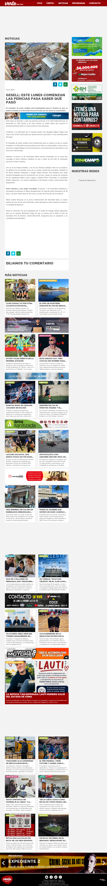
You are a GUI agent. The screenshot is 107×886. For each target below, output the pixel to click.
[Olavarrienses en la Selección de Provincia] (53, 620)
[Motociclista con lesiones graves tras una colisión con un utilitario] (53, 441)
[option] (53, 863)
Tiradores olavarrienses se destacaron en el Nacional (19, 762)
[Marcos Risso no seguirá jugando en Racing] (20, 392)
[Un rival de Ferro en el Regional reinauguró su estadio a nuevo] (53, 825)
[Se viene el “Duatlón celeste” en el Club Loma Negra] (53, 566)
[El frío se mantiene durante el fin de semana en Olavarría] (53, 290)
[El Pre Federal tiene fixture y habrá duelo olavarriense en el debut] (53, 748)
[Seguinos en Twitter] (55, 877)
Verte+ (50, 3)
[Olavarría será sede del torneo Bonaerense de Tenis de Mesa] (20, 620)
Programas (78, 3)
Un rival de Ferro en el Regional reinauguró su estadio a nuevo (52, 839)
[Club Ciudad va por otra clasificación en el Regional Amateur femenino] (20, 290)
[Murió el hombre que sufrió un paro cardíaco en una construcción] (53, 496)
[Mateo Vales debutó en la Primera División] (20, 345)
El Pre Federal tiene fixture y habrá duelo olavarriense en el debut (53, 762)
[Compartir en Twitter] (60, 84)
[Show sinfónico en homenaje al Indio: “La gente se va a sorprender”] (20, 786)
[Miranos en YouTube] (46, 877)
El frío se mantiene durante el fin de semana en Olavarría (53, 304)
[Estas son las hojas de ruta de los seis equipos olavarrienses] (20, 825)
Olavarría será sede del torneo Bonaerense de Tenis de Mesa (19, 635)
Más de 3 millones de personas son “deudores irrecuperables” (19, 580)
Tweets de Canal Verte (87, 180)
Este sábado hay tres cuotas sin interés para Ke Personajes (52, 359)
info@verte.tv (61, 881)
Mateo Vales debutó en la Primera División (20, 359)
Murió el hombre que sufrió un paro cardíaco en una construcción (52, 511)
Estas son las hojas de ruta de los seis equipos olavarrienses (19, 839)
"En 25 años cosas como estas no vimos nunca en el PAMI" (52, 801)
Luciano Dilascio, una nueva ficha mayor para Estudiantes (19, 455)
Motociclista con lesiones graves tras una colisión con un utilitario (53, 455)
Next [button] (103, 863)
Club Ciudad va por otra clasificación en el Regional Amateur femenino (19, 304)
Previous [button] (3, 863)
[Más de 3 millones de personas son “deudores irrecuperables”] (20, 566)
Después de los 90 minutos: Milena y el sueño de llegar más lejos (50, 406)
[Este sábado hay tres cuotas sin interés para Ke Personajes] (53, 345)
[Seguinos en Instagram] (60, 877)
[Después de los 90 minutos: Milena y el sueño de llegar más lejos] (53, 392)
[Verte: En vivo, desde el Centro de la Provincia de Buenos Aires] (13, 879)
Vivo (39, 3)
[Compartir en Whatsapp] (65, 84)
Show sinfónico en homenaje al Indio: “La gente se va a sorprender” (18, 801)
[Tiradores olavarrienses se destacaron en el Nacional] (20, 748)
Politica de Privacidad (62, 884)
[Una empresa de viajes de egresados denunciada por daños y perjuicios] (20, 496)
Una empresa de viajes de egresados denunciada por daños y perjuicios (19, 511)
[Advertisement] (37, 20)
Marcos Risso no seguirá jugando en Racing (19, 406)
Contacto (95, 3)
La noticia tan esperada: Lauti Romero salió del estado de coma (35, 695)
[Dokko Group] (93, 879)
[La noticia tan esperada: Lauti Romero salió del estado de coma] (37, 677)
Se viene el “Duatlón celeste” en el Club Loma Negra (52, 580)
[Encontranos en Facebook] (51, 877)
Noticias (63, 3)
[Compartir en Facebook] (55, 84)
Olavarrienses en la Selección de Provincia (51, 635)
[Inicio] (14, 3)
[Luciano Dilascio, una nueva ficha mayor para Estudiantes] (20, 441)
